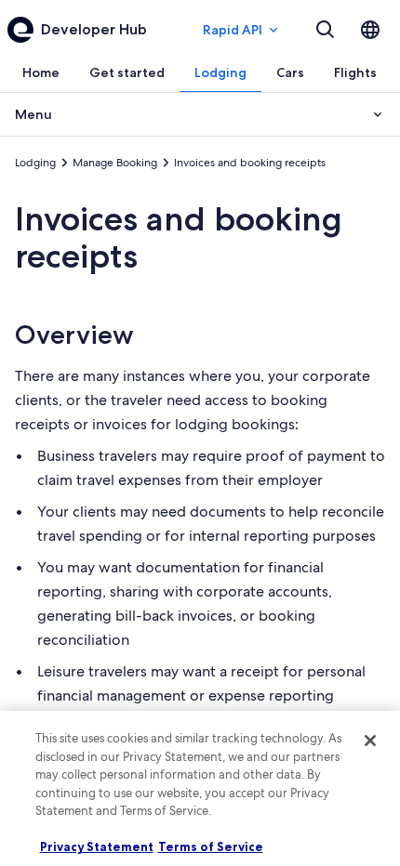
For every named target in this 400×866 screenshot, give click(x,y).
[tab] (40, 72)
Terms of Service (210, 846)
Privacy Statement (96, 846)
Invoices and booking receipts (178, 237)
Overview (74, 334)
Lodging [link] (35, 162)
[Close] (370, 740)
